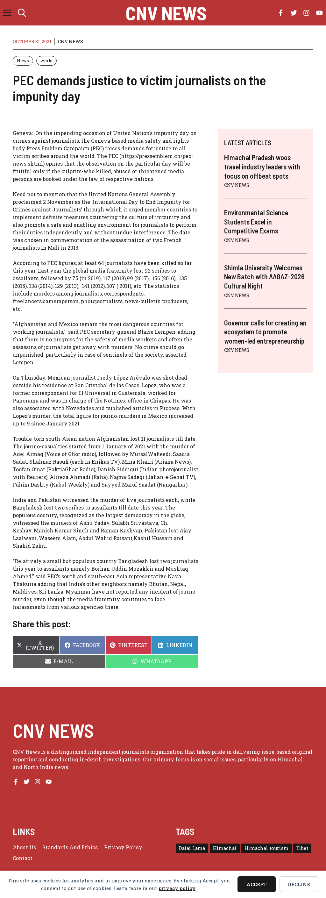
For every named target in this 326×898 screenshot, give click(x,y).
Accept (256, 884)
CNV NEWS (166, 12)
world (46, 60)
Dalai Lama (192, 848)
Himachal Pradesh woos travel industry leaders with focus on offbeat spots (262, 166)
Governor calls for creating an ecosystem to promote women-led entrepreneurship (265, 331)
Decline (299, 884)
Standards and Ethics (70, 847)
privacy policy (177, 888)
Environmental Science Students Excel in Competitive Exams (256, 221)
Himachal (225, 848)
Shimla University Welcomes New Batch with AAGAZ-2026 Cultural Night (264, 276)
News (23, 60)
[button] (22, 12)
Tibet (302, 848)
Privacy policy (123, 847)
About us (24, 847)
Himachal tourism (266, 848)
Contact (22, 858)
